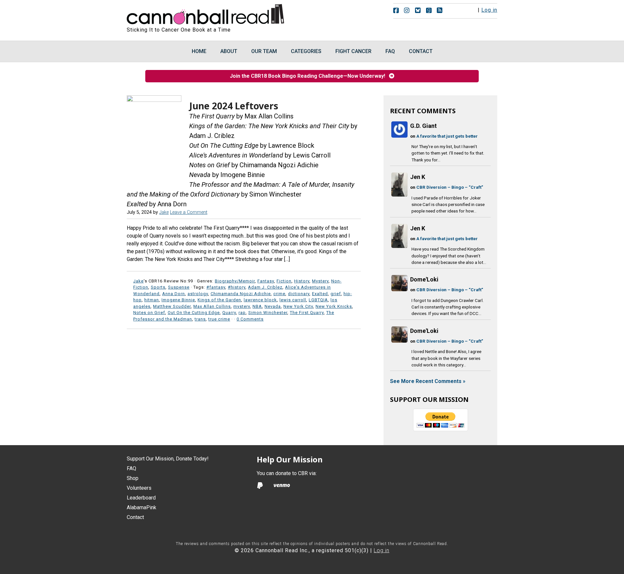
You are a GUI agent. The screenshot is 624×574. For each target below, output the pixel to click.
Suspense (178, 287)
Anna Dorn (173, 293)
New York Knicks (334, 306)
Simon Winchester (267, 312)
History (301, 281)
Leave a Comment (188, 212)
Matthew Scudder (172, 306)
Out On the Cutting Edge (194, 312)
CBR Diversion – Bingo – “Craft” (449, 187)
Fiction (284, 281)
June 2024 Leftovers (233, 106)
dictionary (298, 293)
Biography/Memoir (235, 281)
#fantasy (215, 287)
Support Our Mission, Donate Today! (168, 459)
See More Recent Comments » (427, 381)
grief (336, 293)
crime (279, 293)
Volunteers (139, 488)
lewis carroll (293, 299)
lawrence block (260, 299)
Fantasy (265, 281)
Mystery (320, 281)
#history (236, 287)
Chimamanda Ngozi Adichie (241, 293)
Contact (135, 517)
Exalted (320, 293)
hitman (151, 299)
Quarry (229, 312)
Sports (158, 287)
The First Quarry (307, 312)
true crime (219, 319)
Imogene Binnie (178, 299)
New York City (298, 306)
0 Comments (250, 319)
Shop (132, 478)
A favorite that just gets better (447, 136)
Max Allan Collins (212, 306)
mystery (241, 306)
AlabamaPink (141, 507)
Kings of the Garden (219, 299)
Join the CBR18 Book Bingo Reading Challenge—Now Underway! (309, 76)
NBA (257, 306)
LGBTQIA (318, 299)
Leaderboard (141, 498)
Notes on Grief (149, 312)
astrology (198, 293)
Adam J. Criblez (265, 287)
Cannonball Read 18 (206, 13)
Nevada (273, 306)
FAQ (131, 468)
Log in (489, 10)
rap (242, 312)
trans (200, 319)
